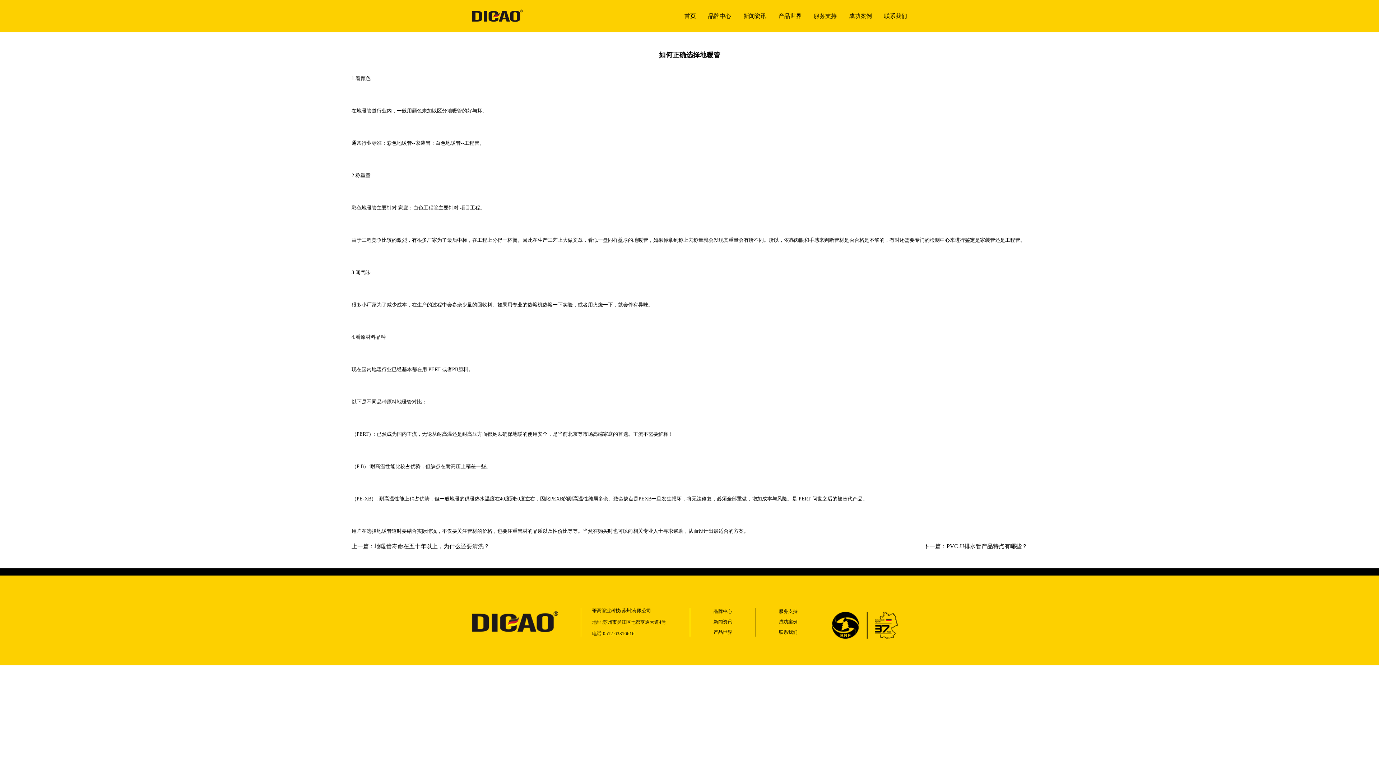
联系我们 (895, 16)
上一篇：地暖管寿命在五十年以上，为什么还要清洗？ (420, 546)
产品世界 (790, 16)
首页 (690, 16)
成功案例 (860, 16)
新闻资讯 (754, 16)
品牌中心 (719, 16)
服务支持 (825, 16)
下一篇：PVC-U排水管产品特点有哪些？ (975, 546)
